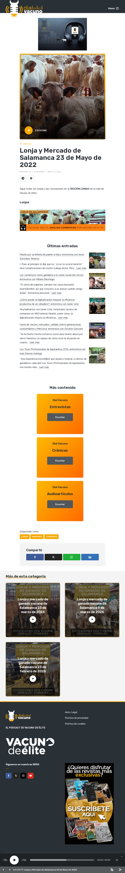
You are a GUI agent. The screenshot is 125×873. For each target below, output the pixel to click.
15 (4, 860)
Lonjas (24, 202)
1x (117, 860)
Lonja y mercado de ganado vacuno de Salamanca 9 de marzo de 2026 (92, 605)
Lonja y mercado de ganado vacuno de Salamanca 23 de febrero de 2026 (33, 665)
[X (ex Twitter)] (16, 776)
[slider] (62, 860)
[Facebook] (9, 776)
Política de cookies (75, 723)
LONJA (24, 536)
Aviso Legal (71, 712)
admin (41, 171)
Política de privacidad (76, 717)
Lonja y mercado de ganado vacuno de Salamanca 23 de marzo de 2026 (33, 605)
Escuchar (60, 417)
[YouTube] (31, 776)
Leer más (81, 268)
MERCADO (37, 536)
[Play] (14, 860)
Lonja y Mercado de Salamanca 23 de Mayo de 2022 (50, 870)
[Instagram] (23, 776)
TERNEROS (51, 536)
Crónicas (27, 144)
